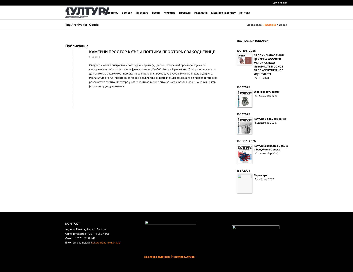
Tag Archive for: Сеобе (82, 24)
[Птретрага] (284, 12)
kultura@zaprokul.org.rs (105, 242)
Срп (275, 2)
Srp (280, 2)
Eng (285, 2)
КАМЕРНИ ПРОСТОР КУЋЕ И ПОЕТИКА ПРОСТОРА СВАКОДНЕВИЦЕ (152, 52)
